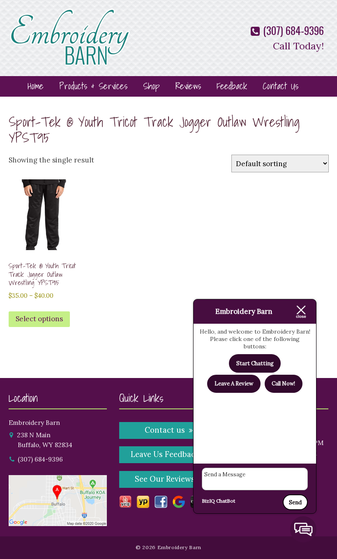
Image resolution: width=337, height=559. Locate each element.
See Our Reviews (165, 479)
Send (295, 502)
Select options (39, 318)
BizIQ (208, 501)
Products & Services (93, 86)
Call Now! (283, 383)
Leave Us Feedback (165, 454)
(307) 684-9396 (292, 30)
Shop (151, 86)
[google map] (58, 520)
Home (36, 86)
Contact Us (280, 86)
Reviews (188, 86)
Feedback (232, 86)
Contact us (165, 430)
